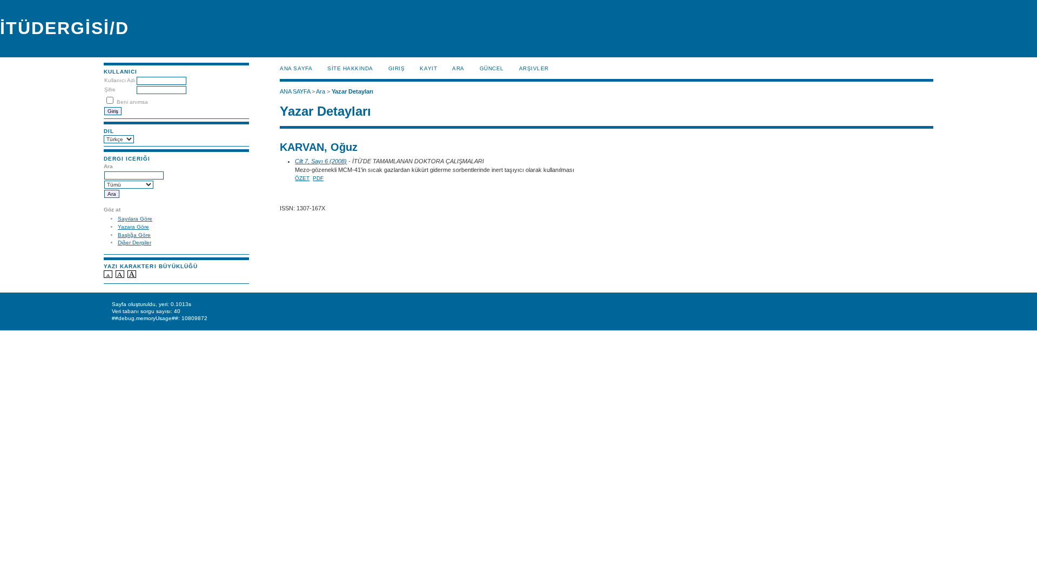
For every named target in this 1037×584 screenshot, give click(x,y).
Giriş (396, 68)
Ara (458, 68)
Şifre (110, 89)
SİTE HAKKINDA (350, 68)
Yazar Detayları (352, 91)
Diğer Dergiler (134, 242)
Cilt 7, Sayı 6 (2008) (321, 161)
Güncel (492, 68)
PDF (318, 178)
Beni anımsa (132, 102)
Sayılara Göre (135, 219)
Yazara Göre (133, 227)
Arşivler (534, 68)
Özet (302, 178)
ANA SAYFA (296, 68)
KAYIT (428, 68)
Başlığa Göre (134, 235)
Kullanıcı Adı (120, 80)
